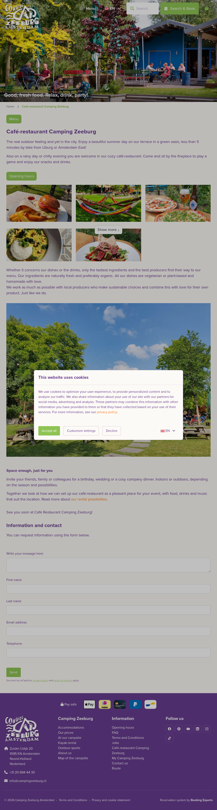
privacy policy (107, 412)
